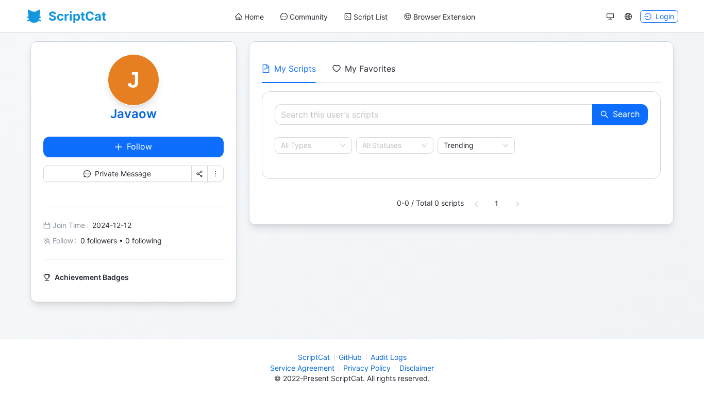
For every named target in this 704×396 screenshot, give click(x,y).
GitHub (350, 357)
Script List (371, 16)
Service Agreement (302, 368)
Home (254, 16)
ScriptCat (314, 357)
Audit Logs (389, 357)
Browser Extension (444, 16)
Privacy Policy (367, 368)
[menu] (355, 17)
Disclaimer (416, 368)
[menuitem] (249, 17)
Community (309, 16)
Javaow (133, 113)
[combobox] (309, 145)
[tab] (289, 68)
